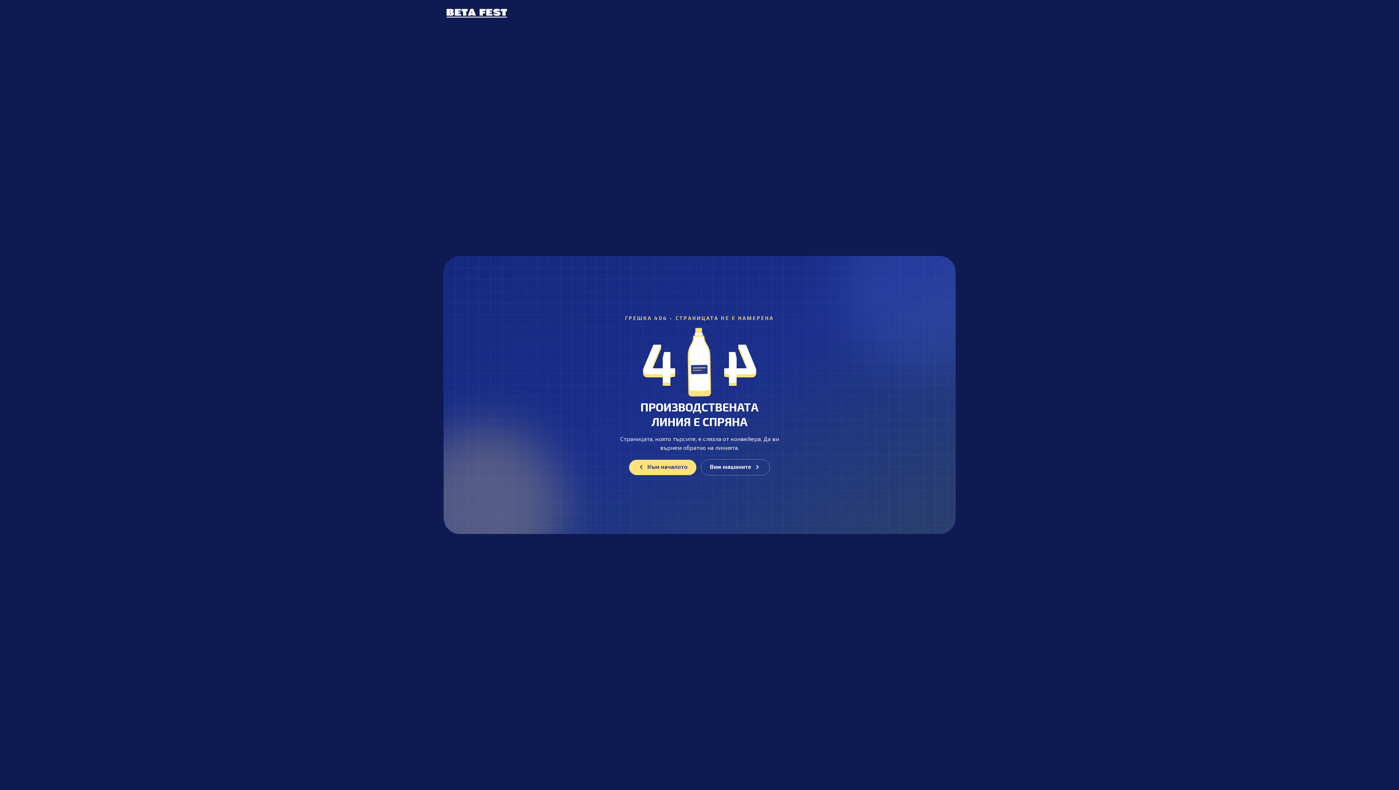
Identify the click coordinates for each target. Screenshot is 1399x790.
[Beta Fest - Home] (477, 13)
